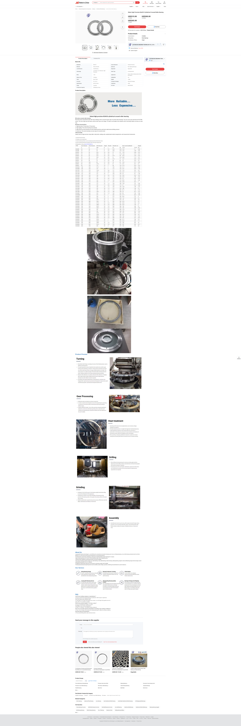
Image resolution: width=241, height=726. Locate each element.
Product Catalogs (93, 680)
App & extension (150, 6)
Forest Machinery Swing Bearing (81, 683)
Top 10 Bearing (101, 710)
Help (143, 6)
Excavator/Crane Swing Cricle (149, 683)
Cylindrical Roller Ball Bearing (141, 707)
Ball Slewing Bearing (80, 710)
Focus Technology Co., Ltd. (112, 721)
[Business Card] (163, 63)
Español (95, 718)
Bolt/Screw (145, 687)
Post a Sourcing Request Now (110, 641)
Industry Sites (128, 716)
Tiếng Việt (149, 718)
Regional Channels (135, 716)
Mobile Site (148, 716)
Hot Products (89, 716)
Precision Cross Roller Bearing (81, 685)
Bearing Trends (109, 710)
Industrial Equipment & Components (85, 8)
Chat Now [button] (157, 26)
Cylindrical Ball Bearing (128, 707)
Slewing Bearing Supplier (154, 707)
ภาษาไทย (141, 718)
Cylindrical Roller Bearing (100, 8)
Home (76, 8)
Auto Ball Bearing (118, 707)
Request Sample (150, 30)
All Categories (79, 6)
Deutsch (118, 718)
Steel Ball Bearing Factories (107, 707)
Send (85, 641)
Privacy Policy (139, 721)
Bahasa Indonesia (155, 718)
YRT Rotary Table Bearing (103, 685)
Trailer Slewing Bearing (124, 685)
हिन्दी (137, 718)
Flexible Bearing (78, 687)
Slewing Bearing (123, 683)
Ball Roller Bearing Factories (93, 707)
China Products (96, 716)
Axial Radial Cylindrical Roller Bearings (125, 701)
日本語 (134, 718)
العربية (127, 718)
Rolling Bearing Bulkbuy (119, 710)
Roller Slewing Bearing (91, 710)
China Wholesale (115, 716)
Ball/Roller (122, 687)
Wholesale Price (122, 716)
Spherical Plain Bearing (88, 701)
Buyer (137, 6)
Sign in (164, 3)
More (76, 712)
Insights (152, 716)
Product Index (142, 716)
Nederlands (123, 718)
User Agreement (127, 721)
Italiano (114, 718)
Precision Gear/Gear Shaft (103, 683)
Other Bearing (79, 701)
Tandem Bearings (146, 685)
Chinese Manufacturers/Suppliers (105, 716)
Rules (165, 6)
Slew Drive (100, 687)
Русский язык (109, 718)
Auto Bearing (98, 701)
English (91, 718)
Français (104, 718)
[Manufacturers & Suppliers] (82, 2)
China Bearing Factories (81, 707)
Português (99, 718)
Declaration (133, 721)
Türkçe (145, 718)
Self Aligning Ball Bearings (140, 701)
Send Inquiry (137, 26)
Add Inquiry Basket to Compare (100, 52)
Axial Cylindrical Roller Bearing (111, 8)
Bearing (93, 8)
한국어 (131, 718)
